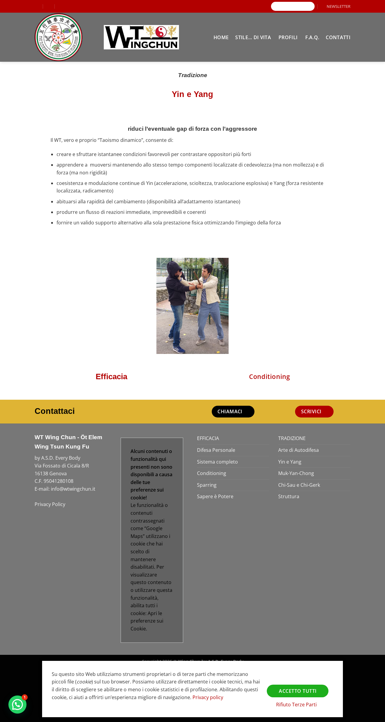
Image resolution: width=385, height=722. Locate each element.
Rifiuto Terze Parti (296, 704)
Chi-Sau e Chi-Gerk (299, 485)
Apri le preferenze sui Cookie (147, 621)
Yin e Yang (289, 461)
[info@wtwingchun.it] (49, 6)
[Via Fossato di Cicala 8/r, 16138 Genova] (37, 6)
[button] (335, 6)
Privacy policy (207, 697)
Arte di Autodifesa (298, 450)
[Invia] (310, 6)
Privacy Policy (50, 504)
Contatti (338, 37)
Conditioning (211, 473)
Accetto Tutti (297, 691)
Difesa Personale (216, 450)
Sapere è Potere (215, 496)
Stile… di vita (253, 37)
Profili (288, 37)
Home (221, 37)
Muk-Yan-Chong (296, 473)
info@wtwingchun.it (73, 489)
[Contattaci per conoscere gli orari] (60, 6)
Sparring (207, 485)
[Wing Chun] (65, 37)
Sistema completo (217, 461)
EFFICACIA (208, 438)
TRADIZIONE (292, 438)
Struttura (288, 496)
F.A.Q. (312, 37)
